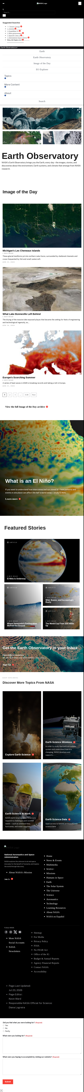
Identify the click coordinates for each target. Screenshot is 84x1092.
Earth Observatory (42, 57)
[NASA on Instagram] (10, 932)
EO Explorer (42, 69)
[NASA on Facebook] (6, 932)
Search (42, 101)
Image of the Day (42, 63)
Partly (7, 1031)
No (6, 1028)
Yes (6, 1025)
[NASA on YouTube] (20, 932)
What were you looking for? (17, 1036)
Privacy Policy (41, 658)
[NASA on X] (15, 932)
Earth (42, 51)
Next (33, 395)
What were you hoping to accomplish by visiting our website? (31, 1057)
